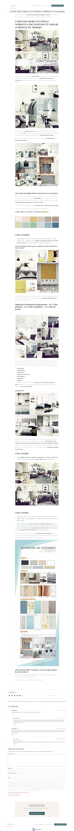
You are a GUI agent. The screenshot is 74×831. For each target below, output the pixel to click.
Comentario (11, 753)
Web (9, 777)
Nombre (10, 768)
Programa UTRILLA (39, 5)
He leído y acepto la (19, 792)
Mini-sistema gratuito (57, 5)
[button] (9, 695)
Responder (14, 724)
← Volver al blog (11, 8)
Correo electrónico (12, 773)
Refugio (45, 5)
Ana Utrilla (15, 718)
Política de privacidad (24, 792)
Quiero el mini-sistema (37, 813)
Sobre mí (33, 5)
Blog (49, 5)
